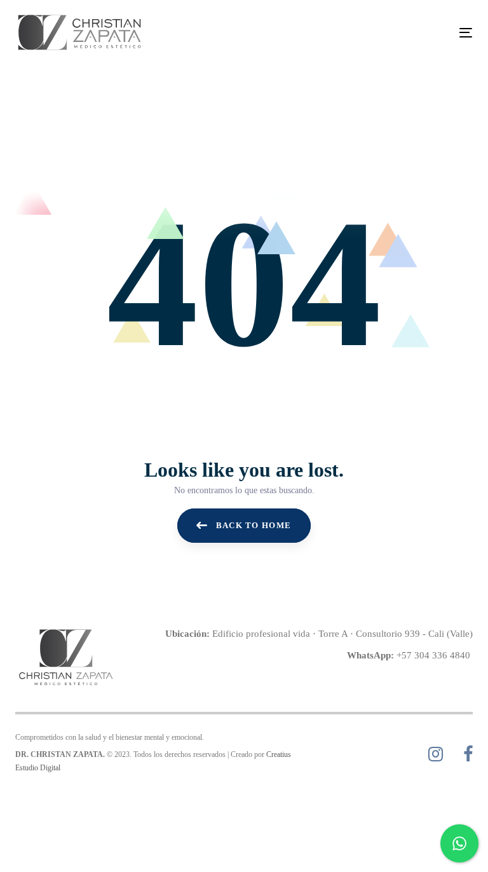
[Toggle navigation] (396, 32)
